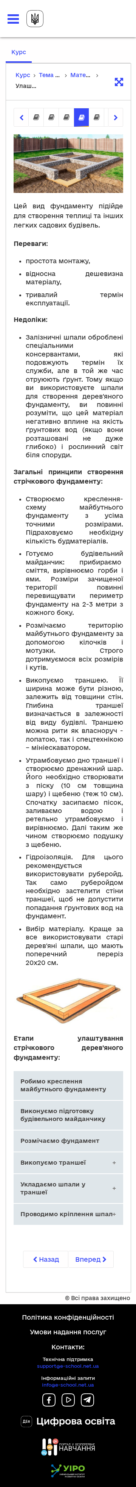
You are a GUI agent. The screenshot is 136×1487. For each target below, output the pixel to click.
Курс (21, 56)
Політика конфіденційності (68, 1317)
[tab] (36, 117)
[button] (13, 19)
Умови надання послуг (68, 1331)
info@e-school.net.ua (68, 1384)
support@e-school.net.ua (68, 1366)
